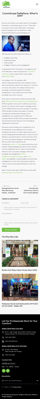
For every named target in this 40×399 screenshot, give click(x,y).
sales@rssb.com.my (8, 363)
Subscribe (36, 380)
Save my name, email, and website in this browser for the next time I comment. (20, 208)
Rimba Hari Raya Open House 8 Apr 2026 (19, 270)
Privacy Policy (17, 387)
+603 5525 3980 (10, 337)
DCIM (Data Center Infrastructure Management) (21, 101)
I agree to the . (12, 387)
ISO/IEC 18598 (9, 76)
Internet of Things (16, 144)
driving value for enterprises (12, 173)
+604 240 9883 (10, 355)
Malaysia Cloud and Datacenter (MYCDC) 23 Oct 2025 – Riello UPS (20, 305)
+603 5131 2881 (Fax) (11, 341)
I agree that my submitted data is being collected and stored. (20, 223)
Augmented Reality (16, 156)
